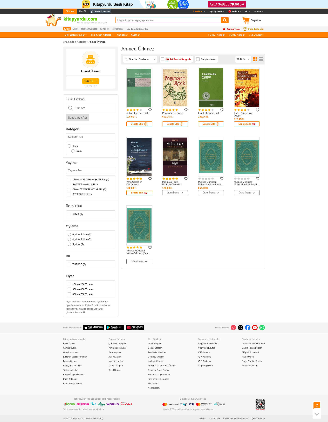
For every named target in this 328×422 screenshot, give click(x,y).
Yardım (257, 11)
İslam (79, 151)
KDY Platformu (204, 357)
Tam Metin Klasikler (157, 352)
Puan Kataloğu (256, 29)
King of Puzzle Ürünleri (158, 379)
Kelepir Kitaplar (115, 366)
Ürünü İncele (173, 192)
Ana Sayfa (68, 41)
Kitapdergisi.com (205, 366)
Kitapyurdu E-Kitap (206, 348)
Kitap (75, 146)
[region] (90, 148)
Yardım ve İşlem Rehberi (253, 343)
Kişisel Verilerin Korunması (235, 418)
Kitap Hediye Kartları (72, 383)
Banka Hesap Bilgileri (252, 348)
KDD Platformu (204, 361)
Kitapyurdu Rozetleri (72, 366)
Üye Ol (82, 11)
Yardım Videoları (249, 366)
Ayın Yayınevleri (115, 361)
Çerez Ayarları (258, 418)
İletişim (202, 418)
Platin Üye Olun (102, 11)
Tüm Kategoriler (139, 29)
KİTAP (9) (77, 214)
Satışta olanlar (208, 59)
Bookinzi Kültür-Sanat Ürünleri (162, 366)
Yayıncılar (122, 35)
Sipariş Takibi (215, 11)
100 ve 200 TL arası (83, 284)
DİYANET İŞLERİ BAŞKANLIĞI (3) (90, 179)
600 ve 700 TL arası (83, 294)
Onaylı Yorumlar (70, 352)
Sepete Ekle (137, 124)
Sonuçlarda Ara (77, 117)
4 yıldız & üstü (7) (81, 239)
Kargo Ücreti (248, 357)
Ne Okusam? (256, 35)
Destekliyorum (70, 361)
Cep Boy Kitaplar (156, 357)
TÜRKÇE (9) (79, 264)
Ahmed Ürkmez (97, 41)
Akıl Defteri (153, 383)
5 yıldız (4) (78, 244)
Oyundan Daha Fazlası (158, 370)
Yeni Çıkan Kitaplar (101, 35)
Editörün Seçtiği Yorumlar (75, 357)
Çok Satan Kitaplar (75, 35)
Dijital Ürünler (114, 370)
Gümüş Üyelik (69, 348)
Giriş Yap (70, 11)
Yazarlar (135, 35)
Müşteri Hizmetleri (250, 352)
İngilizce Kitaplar (155, 361)
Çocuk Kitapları (217, 35)
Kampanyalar (233, 29)
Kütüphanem (204, 352)
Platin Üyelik (69, 343)
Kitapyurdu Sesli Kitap (208, 343)
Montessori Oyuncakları (159, 374)
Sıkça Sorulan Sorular (252, 361)
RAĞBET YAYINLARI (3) (85, 184)
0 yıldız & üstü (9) (81, 234)
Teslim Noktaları (70, 370)
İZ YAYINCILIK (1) (82, 194)
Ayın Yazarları (114, 357)
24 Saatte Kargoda (180, 59)
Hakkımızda (214, 418)
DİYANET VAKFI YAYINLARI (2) (89, 189)
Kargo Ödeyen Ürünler (73, 374)
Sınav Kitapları (237, 35)
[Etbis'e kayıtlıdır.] (260, 404)
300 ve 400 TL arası (83, 289)
